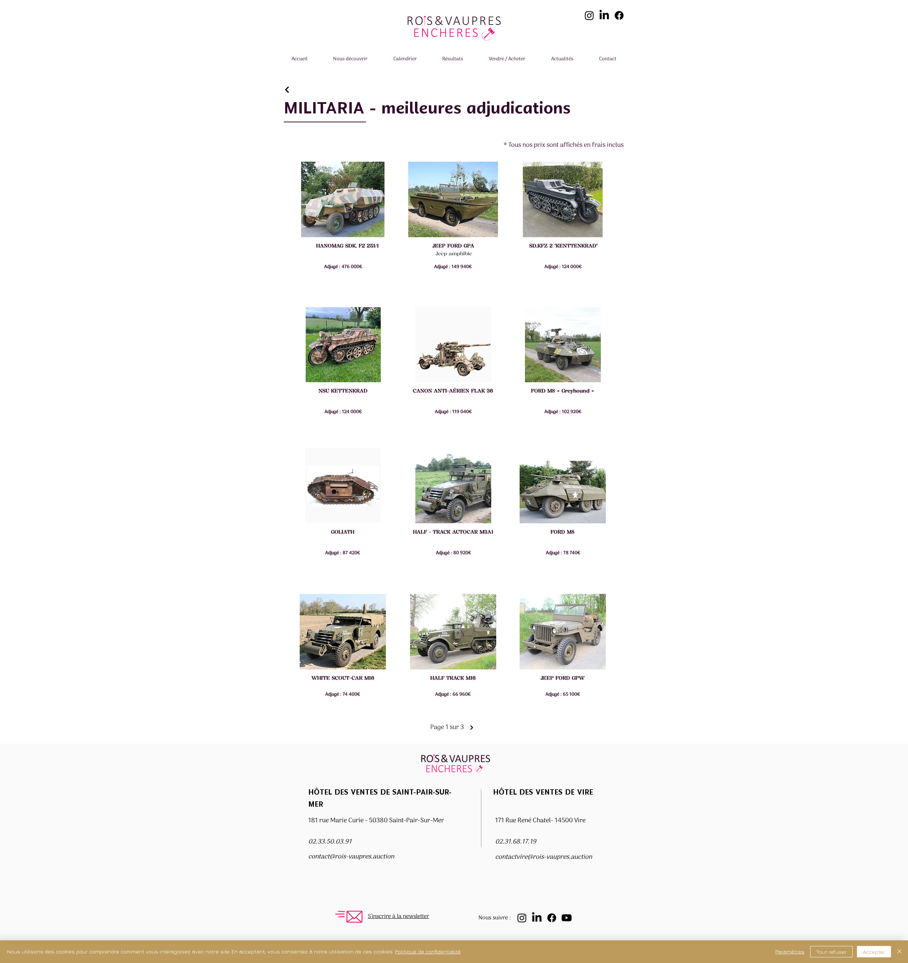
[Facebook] (619, 15)
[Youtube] (566, 918)
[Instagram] (589, 15)
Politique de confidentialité (428, 951)
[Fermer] (899, 951)
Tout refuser (831, 952)
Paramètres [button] (789, 951)
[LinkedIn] (604, 15)
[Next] (287, 90)
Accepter (874, 952)
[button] (350, 59)
